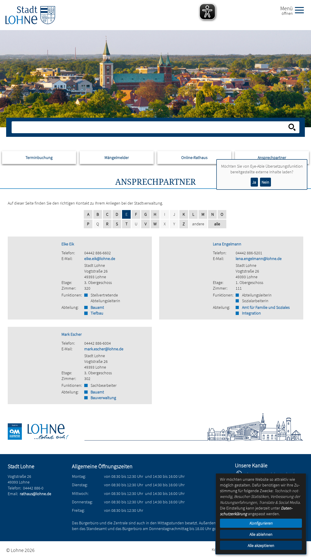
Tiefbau (97, 313)
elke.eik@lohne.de (99, 258)
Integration (251, 313)
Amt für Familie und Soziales (266, 307)
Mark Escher (71, 334)
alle (217, 223)
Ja (254, 182)
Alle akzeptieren (261, 545)
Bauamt (97, 307)
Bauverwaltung (103, 397)
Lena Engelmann (227, 244)
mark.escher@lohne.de (103, 348)
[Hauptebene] (30, 15)
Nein (265, 182)
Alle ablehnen (261, 534)
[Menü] (301, 10)
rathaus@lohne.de (35, 493)
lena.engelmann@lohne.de (259, 258)
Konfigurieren (261, 523)
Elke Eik (67, 244)
